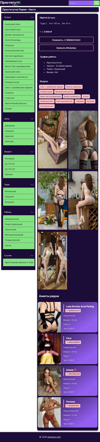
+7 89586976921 (72, 406)
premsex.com (54, 437)
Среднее (9, 131)
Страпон (9, 93)
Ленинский (10, 229)
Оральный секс (12, 72)
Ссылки (8, 255)
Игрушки (9, 45)
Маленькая (10, 191)
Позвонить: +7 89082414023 (66, 40)
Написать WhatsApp (66, 48)
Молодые (10, 158)
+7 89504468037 (73, 342)
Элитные (9, 141)
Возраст (8, 152)
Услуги (7, 17)
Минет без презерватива (17, 66)
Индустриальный (13, 224)
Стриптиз (9, 98)
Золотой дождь (13, 40)
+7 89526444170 (73, 311)
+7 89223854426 (73, 374)
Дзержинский (12, 219)
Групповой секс (13, 29)
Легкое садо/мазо (14, 56)
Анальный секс (12, 24)
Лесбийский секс (13, 61)
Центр (8, 245)
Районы (7, 212)
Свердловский (12, 240)
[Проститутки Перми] (12, 3)
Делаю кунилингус (14, 35)
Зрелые (9, 174)
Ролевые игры (12, 82)
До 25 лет (10, 164)
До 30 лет (10, 169)
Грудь (7, 184)
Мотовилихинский (14, 235)
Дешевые (10, 125)
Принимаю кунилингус (16, 77)
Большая (9, 202)
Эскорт (8, 108)
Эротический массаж (15, 103)
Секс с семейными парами (18, 87)
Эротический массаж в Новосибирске (19, 262)
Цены (7, 119)
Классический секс (14, 50)
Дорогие (9, 136)
